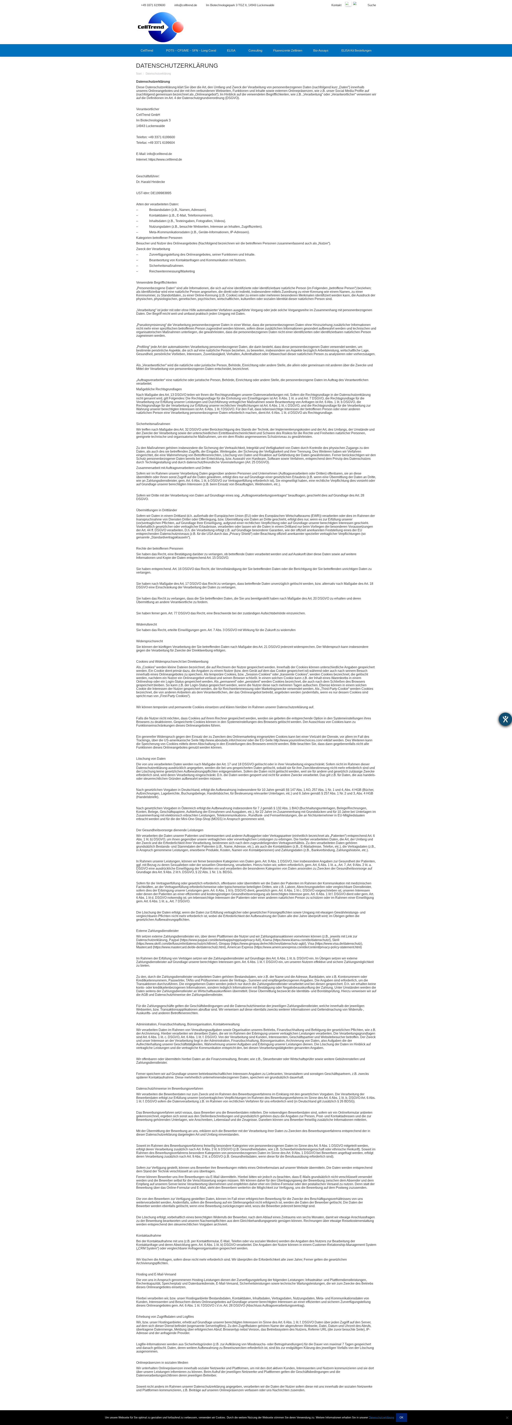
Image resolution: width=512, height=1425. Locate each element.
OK (401, 1417)
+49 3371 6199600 (153, 5)
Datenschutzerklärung (381, 1417)
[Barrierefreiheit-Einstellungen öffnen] (505, 719)
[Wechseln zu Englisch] (356, 5)
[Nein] (507, 1418)
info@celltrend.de (185, 5)
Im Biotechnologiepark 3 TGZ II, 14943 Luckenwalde (240, 5)
